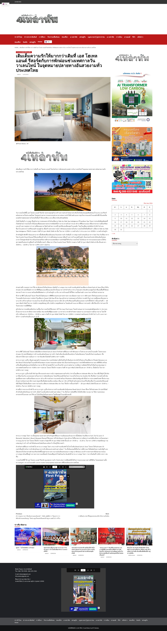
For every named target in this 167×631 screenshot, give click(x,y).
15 (149, 218)
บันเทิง (25, 42)
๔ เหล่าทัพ (73, 37)
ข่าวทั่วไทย (18, 37)
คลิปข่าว (140, 37)
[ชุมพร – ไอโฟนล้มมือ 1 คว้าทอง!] (28, 536)
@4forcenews (131, 555)
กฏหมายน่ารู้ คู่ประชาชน (96, 37)
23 (115, 226)
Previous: (38, 516)
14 (144, 218)
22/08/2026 (81, 555)
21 (144, 222)
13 (138, 218)
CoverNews (86, 628)
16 (115, 222)
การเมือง (119, 37)
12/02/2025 (25, 74)
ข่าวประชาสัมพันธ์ (30, 37)
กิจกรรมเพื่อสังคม (54, 37)
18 (126, 222)
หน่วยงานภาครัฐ (86, 543)
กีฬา (133, 37)
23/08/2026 (25, 549)
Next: (93, 515)
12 (132, 218)
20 (138, 222)
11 (126, 218)
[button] (151, 39)
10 (121, 218)
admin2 (19, 74)
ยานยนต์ (127, 37)
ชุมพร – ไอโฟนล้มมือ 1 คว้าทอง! (25, 547)
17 (121, 222)
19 (132, 222)
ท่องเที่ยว (65, 37)
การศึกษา (42, 37)
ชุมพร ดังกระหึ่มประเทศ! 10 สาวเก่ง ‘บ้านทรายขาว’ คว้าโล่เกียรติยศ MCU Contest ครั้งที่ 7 (55, 549)
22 (149, 222)
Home (40, 42)
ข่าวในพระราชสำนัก (49, 543)
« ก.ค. (113, 233)
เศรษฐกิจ (82, 37)
